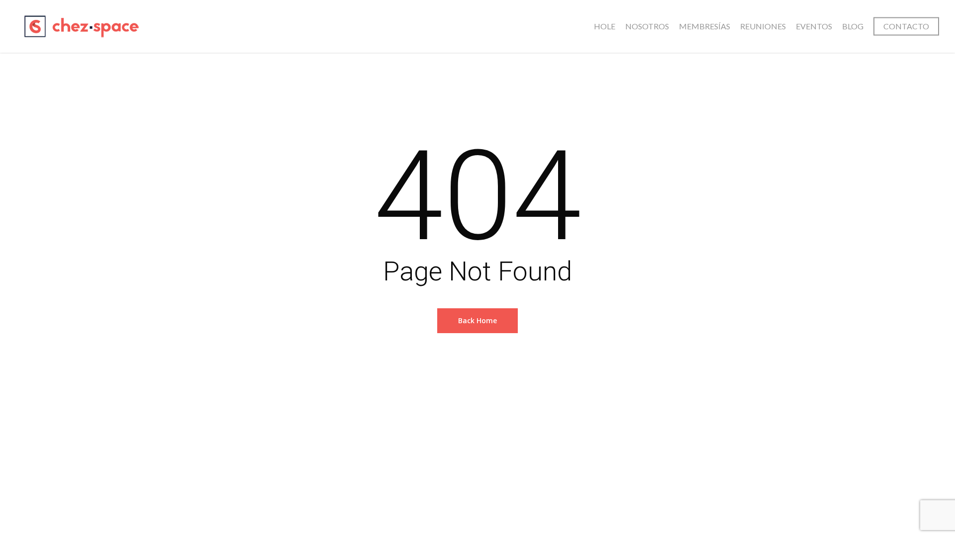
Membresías (704, 26)
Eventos (814, 26)
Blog (852, 26)
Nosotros (647, 26)
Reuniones (763, 26)
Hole (604, 26)
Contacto (906, 26)
